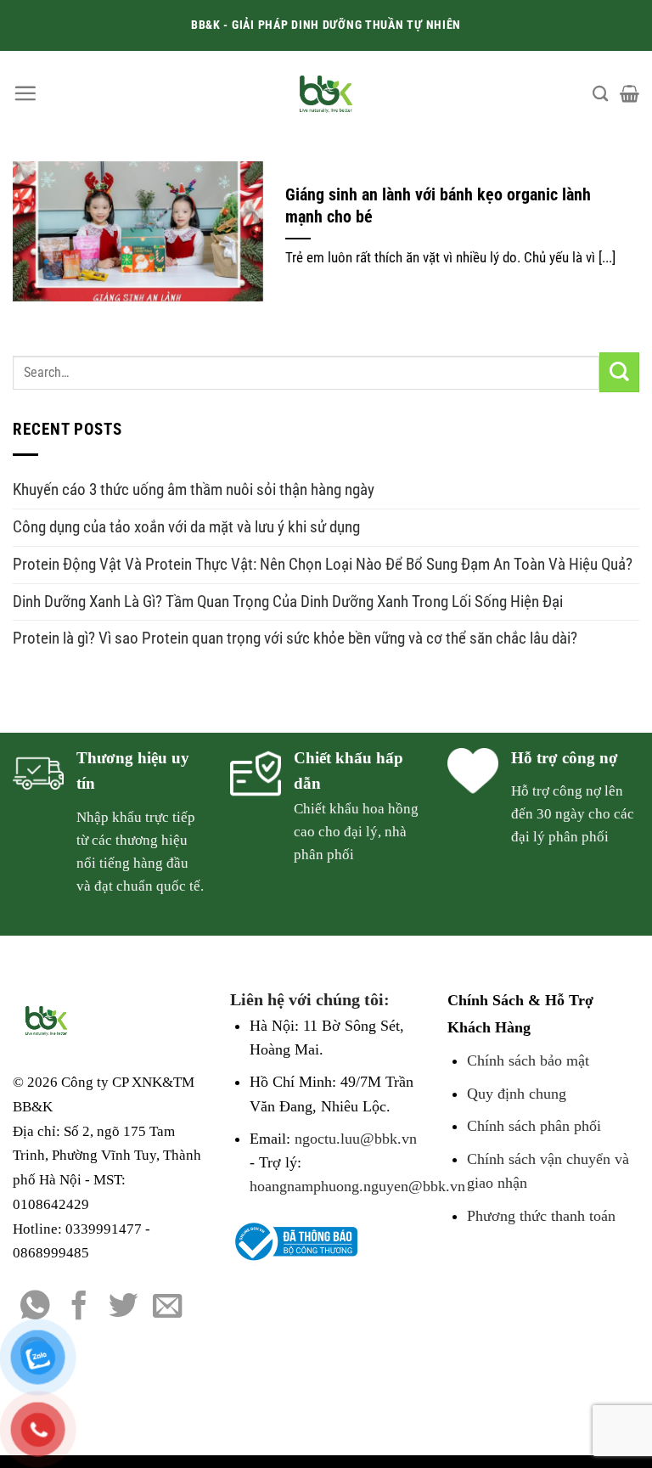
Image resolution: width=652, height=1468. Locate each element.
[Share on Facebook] (79, 1307)
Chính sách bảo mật (528, 1060)
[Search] (600, 93)
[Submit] (619, 372)
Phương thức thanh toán (541, 1215)
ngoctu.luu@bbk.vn (356, 1138)
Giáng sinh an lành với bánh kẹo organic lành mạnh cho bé (438, 206)
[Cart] (629, 93)
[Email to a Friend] (168, 1307)
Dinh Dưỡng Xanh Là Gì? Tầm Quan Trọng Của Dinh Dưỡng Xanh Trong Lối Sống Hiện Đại (288, 601)
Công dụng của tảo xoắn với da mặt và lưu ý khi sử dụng (186, 527)
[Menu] (25, 93)
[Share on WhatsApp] (35, 1307)
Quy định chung (516, 1093)
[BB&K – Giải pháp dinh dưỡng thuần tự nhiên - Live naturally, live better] (326, 93)
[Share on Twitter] (123, 1307)
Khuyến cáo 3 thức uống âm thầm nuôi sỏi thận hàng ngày (193, 489)
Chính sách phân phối (534, 1125)
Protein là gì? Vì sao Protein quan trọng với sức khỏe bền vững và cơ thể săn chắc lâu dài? (295, 638)
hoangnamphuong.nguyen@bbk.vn (357, 1186)
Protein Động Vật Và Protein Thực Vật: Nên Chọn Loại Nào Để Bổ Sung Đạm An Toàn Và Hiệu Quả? (322, 564)
